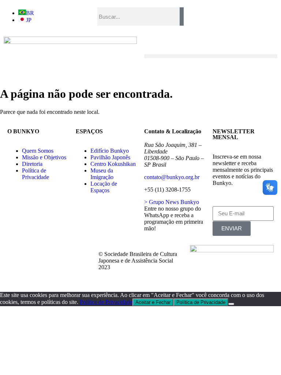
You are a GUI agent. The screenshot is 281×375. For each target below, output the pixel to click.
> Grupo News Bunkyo (171, 202)
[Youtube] (16, 274)
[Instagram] (56, 254)
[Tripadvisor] (76, 254)
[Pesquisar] (182, 16)
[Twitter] (36, 254)
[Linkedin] (36, 274)
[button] (210, 56)
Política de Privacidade (106, 302)
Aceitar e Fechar (153, 302)
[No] (231, 304)
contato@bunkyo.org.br (171, 177)
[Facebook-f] (16, 254)
